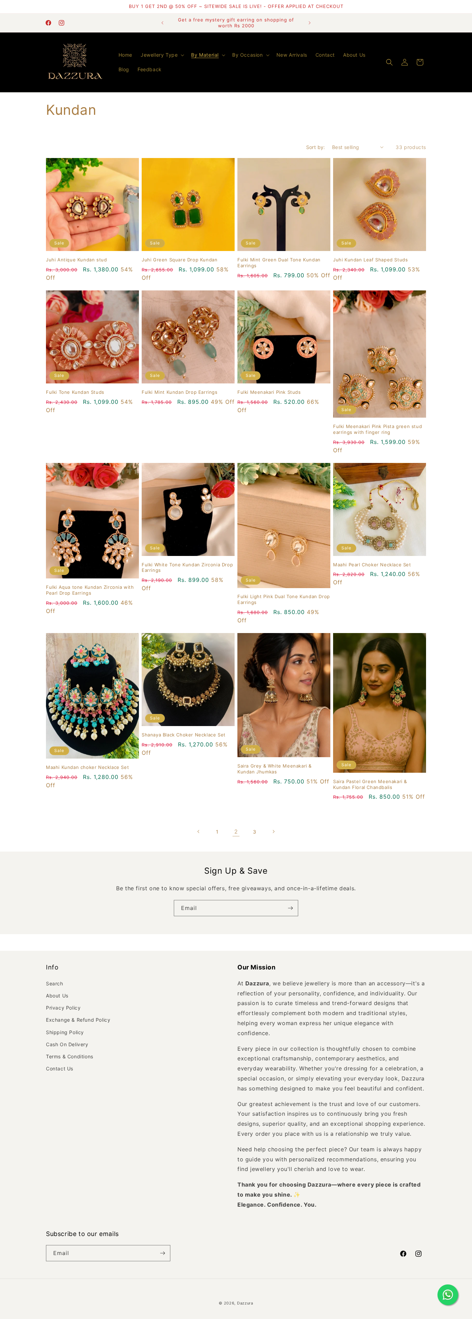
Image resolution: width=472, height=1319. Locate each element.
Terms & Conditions (69, 1056)
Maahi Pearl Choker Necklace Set (372, 564)
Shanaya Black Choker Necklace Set (184, 734)
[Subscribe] (290, 908)
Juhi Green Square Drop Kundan (179, 259)
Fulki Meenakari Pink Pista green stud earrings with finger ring (377, 429)
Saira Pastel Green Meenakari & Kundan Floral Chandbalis (370, 784)
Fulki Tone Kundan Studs (75, 392)
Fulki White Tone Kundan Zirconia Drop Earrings (187, 567)
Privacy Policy (63, 1008)
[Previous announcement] (162, 22)
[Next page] (273, 831)
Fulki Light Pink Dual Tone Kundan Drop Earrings (283, 599)
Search (54, 983)
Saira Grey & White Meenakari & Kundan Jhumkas (274, 768)
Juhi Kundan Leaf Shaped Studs (370, 259)
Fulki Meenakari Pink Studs (269, 392)
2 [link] (236, 831)
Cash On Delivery (67, 1044)
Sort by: (315, 147)
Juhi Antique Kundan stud (76, 259)
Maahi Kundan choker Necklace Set (87, 767)
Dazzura (245, 1303)
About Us (57, 995)
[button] (161, 55)
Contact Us (59, 1068)
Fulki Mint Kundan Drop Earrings (180, 392)
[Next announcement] (309, 22)
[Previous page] (198, 831)
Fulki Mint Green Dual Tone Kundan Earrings (279, 262)
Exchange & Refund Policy (78, 1020)
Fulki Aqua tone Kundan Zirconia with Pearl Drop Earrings (90, 590)
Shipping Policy (65, 1032)
